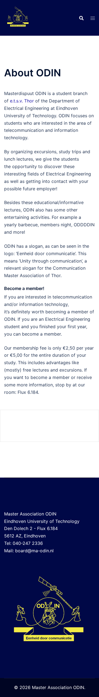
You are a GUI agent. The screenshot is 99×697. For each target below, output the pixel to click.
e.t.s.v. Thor (22, 101)
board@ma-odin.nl (34, 550)
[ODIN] (18, 17)
